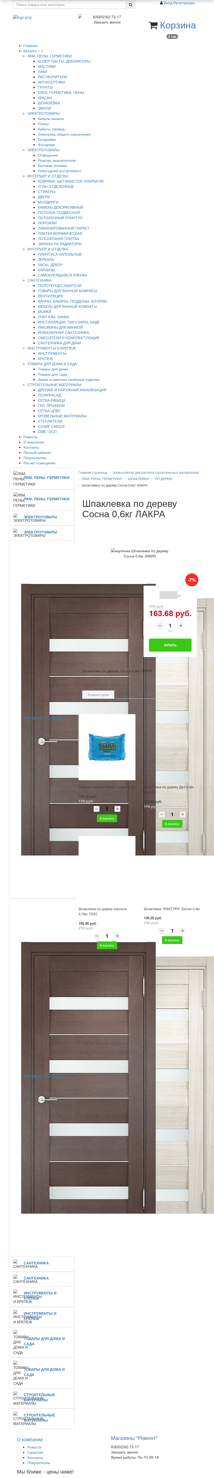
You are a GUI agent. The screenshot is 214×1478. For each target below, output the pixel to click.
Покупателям (38, 1462)
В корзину (107, 818)
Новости (34, 1447)
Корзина (178, 24)
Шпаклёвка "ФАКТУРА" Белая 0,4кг (172, 908)
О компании (30, 1439)
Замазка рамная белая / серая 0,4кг (107, 786)
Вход (168, 2)
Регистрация (184, 2)
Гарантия (35, 1452)
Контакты (35, 1457)
